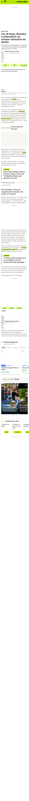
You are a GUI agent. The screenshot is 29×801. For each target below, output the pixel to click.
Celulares (9, 347)
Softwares (15, 347)
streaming (22, 111)
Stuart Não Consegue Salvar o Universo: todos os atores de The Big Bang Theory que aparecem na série (14, 175)
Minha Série (4, 31)
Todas (3, 347)
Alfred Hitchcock (6, 119)
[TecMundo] (5, 2)
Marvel (3, 91)
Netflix (14, 99)
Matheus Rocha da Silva (12, 51)
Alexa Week (23, 347)
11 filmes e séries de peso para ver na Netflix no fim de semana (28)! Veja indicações (14, 260)
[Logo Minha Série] (22, 1)
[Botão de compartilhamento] (5, 65)
